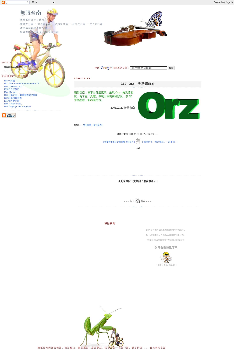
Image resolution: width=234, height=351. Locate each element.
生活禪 (87, 125)
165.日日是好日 (11, 89)
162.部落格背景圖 (13, 98)
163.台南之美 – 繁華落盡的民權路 (21, 95)
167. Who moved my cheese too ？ (21, 83)
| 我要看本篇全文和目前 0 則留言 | (119, 142)
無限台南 (30, 13)
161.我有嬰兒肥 (11, 100)
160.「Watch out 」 (13, 103)
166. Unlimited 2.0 (13, 86)
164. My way (10, 92)
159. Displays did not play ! (17, 106)
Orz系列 (98, 125)
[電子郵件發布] (137, 148)
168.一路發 (9, 80)
